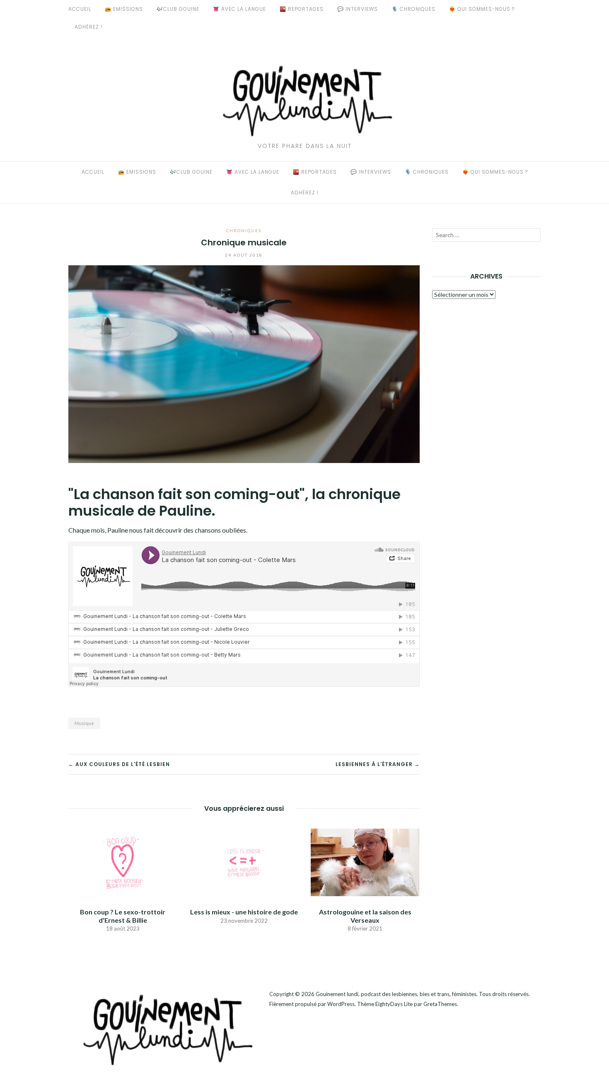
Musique (84, 723)
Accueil (79, 8)
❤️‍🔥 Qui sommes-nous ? (482, 8)
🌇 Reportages (302, 8)
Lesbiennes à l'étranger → (378, 764)
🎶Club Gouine (178, 8)
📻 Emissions (124, 8)
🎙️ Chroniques (413, 8)
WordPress (341, 1004)
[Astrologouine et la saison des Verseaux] (365, 862)
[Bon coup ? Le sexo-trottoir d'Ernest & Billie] (122, 862)
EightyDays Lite (394, 1004)
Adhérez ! (88, 26)
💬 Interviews (357, 8)
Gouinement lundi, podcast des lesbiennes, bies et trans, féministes (396, 994)
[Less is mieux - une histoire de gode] (243, 862)
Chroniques (243, 230)
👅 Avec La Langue (239, 8)
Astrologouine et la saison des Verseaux (365, 916)
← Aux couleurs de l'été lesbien (119, 764)
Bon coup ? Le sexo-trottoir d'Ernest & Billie (122, 916)
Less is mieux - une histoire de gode (244, 912)
